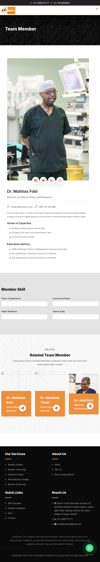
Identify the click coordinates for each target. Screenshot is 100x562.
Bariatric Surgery (15, 464)
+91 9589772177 (65, 519)
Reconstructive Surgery (18, 479)
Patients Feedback (16, 508)
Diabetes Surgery (16, 474)
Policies (11, 518)
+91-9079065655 (62, 3)
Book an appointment (64, 474)
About (57, 464)
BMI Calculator (14, 503)
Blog (10, 513)
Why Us (58, 469)
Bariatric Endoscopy (17, 484)
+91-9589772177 (41, 3)
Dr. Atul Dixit (83, 400)
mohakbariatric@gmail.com (69, 524)
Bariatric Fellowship (17, 469)
